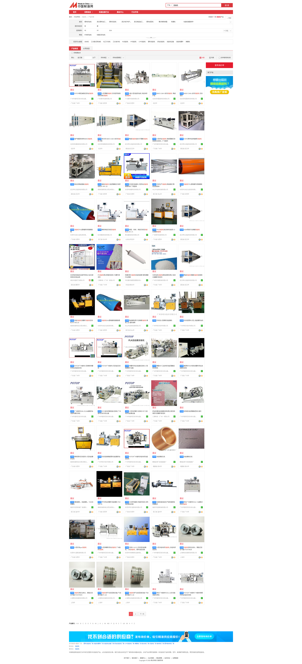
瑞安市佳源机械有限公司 (160, 507)
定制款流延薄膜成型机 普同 (192, 411)
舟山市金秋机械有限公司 (160, 190)
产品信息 (74, 48)
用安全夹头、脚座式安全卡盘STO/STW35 (81, 594)
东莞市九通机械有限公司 (78, 553)
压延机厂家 (153, 644)
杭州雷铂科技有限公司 (105, 235)
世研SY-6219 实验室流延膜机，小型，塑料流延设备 (135, 548)
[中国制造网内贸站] (81, 5)
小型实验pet (80, 547)
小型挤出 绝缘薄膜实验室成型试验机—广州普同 (163, 140)
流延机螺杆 (179, 42)
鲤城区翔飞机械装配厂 (159, 462)
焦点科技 (154, 660)
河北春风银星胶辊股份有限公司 (134, 280)
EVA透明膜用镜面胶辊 (111, 320)
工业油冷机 (116, 42)
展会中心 (120, 12)
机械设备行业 (104, 12)
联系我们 (135, 658)
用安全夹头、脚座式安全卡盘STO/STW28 (191, 548)
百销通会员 (77, 53)
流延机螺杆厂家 (99, 644)
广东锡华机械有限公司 (105, 99)
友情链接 (175, 658)
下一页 (142, 614)
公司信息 (86, 48)
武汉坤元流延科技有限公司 (133, 144)
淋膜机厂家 (138, 644)
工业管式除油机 (96, 42)
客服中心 (143, 658)
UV (124, 623)
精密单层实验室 (109, 230)
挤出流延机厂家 (119, 644)
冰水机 (86, 42)
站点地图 (151, 658)
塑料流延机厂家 (88, 644)
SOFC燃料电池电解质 (193, 139)
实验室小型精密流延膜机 (164, 320)
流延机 (77, 646)
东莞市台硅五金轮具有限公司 (188, 190)
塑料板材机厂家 (169, 644)
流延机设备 (170, 42)
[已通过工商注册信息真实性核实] (92, 99)
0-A (77, 623)
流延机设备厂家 (109, 644)
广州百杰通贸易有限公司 (160, 280)
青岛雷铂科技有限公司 (132, 235)
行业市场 (135, 12)
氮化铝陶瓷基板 (81, 184)
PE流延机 (125, 42)
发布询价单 (219, 65)
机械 (72, 93)
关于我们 (126, 658)
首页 (74, 12)
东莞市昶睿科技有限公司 (133, 190)
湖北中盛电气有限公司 (77, 280)
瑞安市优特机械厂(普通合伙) (79, 507)
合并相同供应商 (226, 58)
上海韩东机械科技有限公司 (188, 553)
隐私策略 (159, 658)
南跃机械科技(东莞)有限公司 (106, 190)
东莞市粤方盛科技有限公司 (133, 507)
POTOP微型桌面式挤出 (83, 93)
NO (108, 623)
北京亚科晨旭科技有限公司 (160, 99)
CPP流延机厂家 (129, 644)
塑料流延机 (151, 42)
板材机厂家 (160, 644)
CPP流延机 (142, 42)
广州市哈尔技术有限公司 (160, 326)
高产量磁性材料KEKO (83, 139)
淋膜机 (188, 42)
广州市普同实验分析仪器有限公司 (79, 99)
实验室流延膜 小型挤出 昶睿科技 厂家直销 (136, 185)
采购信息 (87, 12)
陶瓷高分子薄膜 (138, 139)
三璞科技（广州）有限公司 (106, 280)
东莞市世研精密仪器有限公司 (134, 553)
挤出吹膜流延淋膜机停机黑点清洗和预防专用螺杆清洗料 (163, 412)
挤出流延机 (160, 42)
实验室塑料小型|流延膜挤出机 (193, 320)
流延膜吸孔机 (161, 457)
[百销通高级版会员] (90, 280)
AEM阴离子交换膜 (192, 230)
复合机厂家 (145, 644)
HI (95, 623)
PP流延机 (133, 42)
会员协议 (167, 658)
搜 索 (227, 5)
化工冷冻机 (106, 42)
